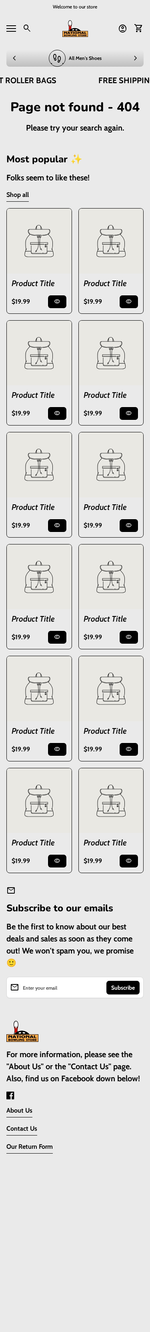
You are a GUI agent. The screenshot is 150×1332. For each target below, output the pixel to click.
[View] (39, 241)
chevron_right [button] (135, 58)
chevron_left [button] (14, 58)
